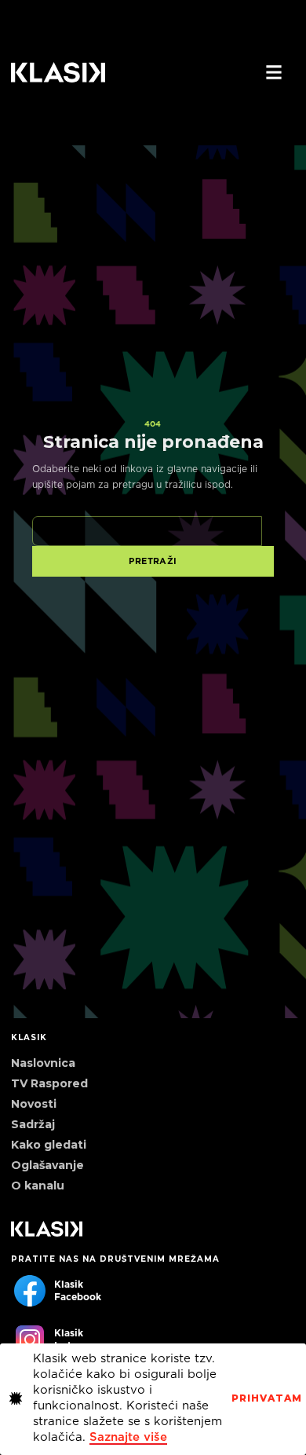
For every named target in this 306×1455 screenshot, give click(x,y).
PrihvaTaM (266, 1398)
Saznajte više (128, 1437)
